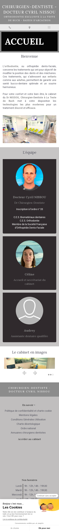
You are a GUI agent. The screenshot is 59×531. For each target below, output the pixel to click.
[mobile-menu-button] (49, 27)
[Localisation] (29, 27)
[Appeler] (10, 27)
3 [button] (53, 374)
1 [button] (48, 374)
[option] (29, 363)
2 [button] (50, 374)
